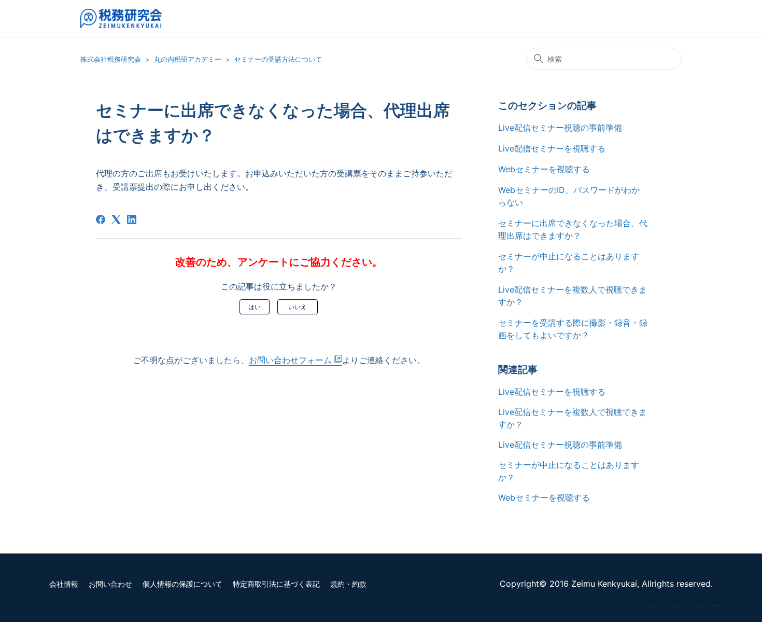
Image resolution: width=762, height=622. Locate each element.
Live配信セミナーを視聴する (551, 148)
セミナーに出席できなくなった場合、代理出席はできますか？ (572, 229)
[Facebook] (100, 219)
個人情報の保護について (182, 584)
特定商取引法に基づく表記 (276, 584)
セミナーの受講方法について (278, 59)
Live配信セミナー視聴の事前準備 (560, 127)
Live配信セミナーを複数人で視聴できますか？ (572, 295)
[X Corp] (116, 219)
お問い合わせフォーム (290, 360)
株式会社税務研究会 (110, 59)
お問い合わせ (110, 584)
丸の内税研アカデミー (187, 59)
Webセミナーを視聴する (544, 169)
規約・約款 (348, 584)
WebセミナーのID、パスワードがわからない (569, 196)
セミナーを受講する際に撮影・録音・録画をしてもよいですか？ (572, 328)
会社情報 (63, 584)
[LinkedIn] (131, 219)
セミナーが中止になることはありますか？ (568, 262)
